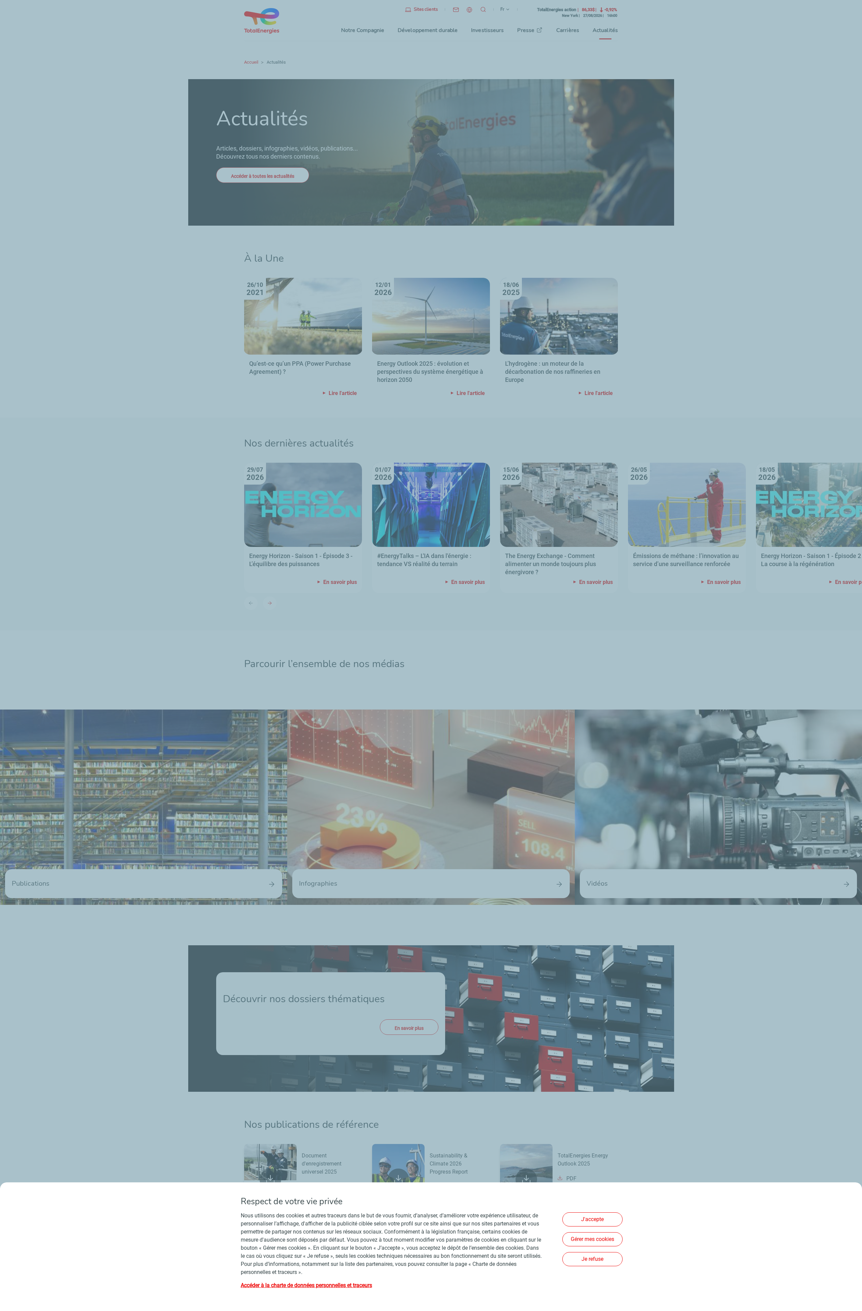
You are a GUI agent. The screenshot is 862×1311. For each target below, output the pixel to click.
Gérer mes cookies (592, 1239)
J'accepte (592, 1219)
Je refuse (592, 1259)
